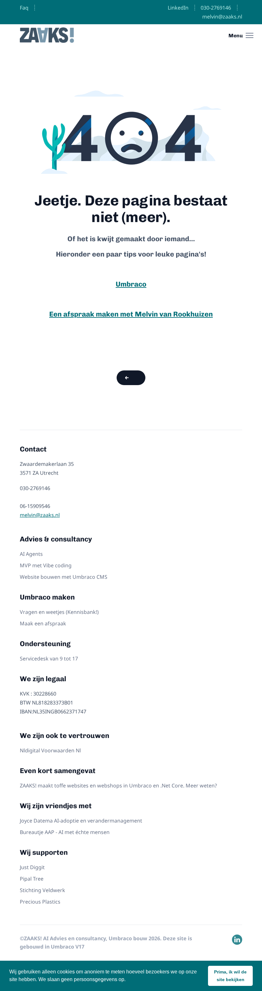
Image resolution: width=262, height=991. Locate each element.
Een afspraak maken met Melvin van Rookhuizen (131, 314)
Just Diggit (32, 867)
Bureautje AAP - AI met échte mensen (65, 832)
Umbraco (131, 284)
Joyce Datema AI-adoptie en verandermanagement (81, 820)
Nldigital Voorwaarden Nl (50, 750)
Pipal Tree (31, 878)
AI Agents (31, 553)
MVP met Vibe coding (46, 565)
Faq (24, 7)
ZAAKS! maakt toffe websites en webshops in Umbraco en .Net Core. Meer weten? (118, 785)
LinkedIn (178, 7)
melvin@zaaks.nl (222, 16)
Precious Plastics (40, 901)
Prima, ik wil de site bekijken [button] (230, 975)
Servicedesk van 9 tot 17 (49, 658)
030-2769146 (216, 7)
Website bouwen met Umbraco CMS (63, 576)
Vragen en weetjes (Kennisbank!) (59, 611)
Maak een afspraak (43, 623)
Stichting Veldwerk (42, 890)
